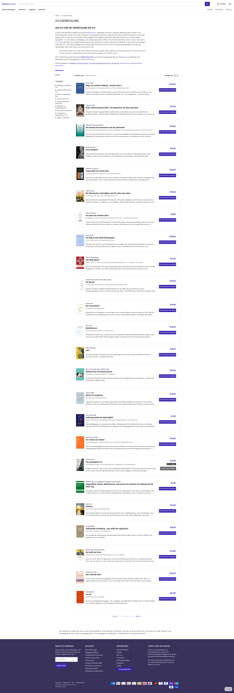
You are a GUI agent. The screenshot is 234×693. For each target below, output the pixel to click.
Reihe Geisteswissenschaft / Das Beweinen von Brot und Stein (112, 108)
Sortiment (22, 9)
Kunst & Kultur (89, 660)
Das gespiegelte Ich (94, 462)
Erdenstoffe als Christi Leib (97, 171)
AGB (73, 682)
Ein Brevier (90, 282)
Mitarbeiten (120, 663)
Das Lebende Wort (93, 574)
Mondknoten (59, 65)
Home (57, 15)
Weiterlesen (59, 70)
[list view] (177, 75)
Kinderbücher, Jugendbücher (94, 671)
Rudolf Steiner (91, 32)
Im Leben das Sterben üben (97, 215)
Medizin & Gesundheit (92, 658)
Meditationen (123, 57)
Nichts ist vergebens (94, 395)
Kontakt (210, 9)
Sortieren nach (79, 75)
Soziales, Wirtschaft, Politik (93, 663)
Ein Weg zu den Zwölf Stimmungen (100, 238)
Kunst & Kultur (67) (63, 99)
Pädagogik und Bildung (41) (63, 86)
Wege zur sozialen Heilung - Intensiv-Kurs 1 (104, 85)
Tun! (87, 350)
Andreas (89, 506)
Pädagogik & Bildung (91, 652)
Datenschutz (66, 682)
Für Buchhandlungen (123, 660)
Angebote (32, 9)
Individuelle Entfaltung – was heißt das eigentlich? (107, 529)
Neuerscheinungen (8, 9)
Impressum (58, 682)
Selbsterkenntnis (87, 57)
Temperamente (125, 63)
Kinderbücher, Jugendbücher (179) (61, 114)
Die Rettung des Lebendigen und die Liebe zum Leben (108, 193)
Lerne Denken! (92, 150)
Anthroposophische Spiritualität (99, 417)
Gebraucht (41, 9)
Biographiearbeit (136, 63)
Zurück (114, 616)
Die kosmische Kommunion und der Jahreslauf (105, 127)
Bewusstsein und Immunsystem (99, 371)
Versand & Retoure (122, 650)
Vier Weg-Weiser (93, 260)
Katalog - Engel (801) (63, 117)
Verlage (119, 666)
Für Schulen (219, 9)
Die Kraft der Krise (93, 552)
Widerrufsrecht (80, 682)
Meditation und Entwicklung (78, 63)
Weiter (138, 616)
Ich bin (88, 594)
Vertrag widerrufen (125, 669)
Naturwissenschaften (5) (64, 110)
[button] (222, 4)
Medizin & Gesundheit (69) (62, 95)
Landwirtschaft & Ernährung (94, 655)
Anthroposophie (85, 59)
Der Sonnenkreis (93, 306)
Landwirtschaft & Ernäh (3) (63, 91)
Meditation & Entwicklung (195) (60, 107)
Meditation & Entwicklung (93, 666)
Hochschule (115, 63)
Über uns (229, 9)
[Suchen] (207, 4)
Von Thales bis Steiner (95, 440)
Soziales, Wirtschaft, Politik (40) (62, 102)
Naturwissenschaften (91, 668)
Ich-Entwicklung (94, 63)
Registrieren (61, 666)
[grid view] (175, 75)
